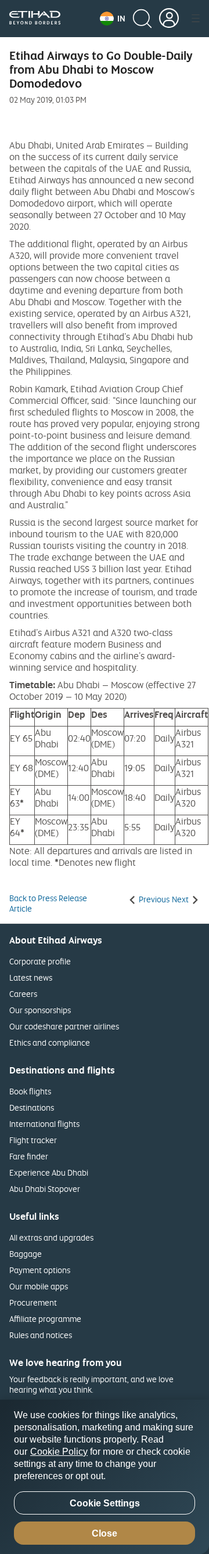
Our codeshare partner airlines (64, 1026)
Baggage (25, 1253)
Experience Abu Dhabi (48, 1172)
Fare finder (28, 1156)
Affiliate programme (45, 1318)
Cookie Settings (105, 1503)
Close (104, 1533)
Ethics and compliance (49, 1042)
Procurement (33, 1302)
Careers (23, 993)
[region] (104, 1477)
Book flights (30, 1091)
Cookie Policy (59, 1452)
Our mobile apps (38, 1286)
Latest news (30, 977)
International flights (44, 1123)
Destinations (31, 1107)
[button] (112, 19)
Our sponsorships (40, 1009)
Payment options (39, 1269)
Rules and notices (40, 1334)
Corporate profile (40, 961)
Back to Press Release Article (48, 903)
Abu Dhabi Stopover (44, 1188)
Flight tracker (33, 1139)
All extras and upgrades (51, 1237)
